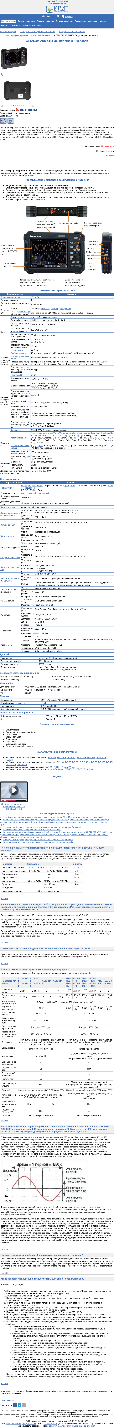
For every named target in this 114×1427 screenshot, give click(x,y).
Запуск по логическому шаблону (10, 579)
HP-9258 (71, 757)
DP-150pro (22, 764)
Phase (110, 438)
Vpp (45, 433)
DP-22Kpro (11, 764)
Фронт (24, 485)
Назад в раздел (7, 1400)
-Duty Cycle (79, 435)
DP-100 (101, 762)
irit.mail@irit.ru (57, 4)
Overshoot (95, 433)
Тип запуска (6, 488)
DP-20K (60, 762)
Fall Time (42, 435)
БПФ (41, 445)
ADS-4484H (13, 116)
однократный (43, 493)
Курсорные (16, 430)
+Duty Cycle (67, 435)
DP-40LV (86, 762)
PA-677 (64, 767)
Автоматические (18, 438)
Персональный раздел (32, 25)
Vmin (68, 433)
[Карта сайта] (53, 16)
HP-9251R (61, 757)
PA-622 (48, 767)
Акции (4, 25)
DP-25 (68, 762)
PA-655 (56, 767)
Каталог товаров (8, 21)
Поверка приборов (45, 21)
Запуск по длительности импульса (10, 514)
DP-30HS (76, 762)
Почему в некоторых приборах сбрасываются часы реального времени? (38, 839)
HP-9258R (81, 757)
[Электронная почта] (24, 1405)
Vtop (74, 433)
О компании (14, 25)
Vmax (62, 433)
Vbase (80, 433)
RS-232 (3, 601)
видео (40, 485)
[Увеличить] (2, 74)
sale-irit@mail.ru (56, 1426)
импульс (32, 485)
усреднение (65, 308)
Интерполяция (17, 350)
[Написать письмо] (48, 16)
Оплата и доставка (26, 21)
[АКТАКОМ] (26, 110)
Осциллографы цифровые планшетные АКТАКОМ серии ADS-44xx (14, 806)
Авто (23, 493)
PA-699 (71, 767)
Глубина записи (18, 353)
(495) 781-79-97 (60, 1)
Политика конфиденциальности (80, 1426)
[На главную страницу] (57, 9)
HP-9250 (52, 757)
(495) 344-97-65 (13, 1423)
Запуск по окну (7, 536)
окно (72, 485)
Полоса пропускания (10, 297)
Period (39, 433)
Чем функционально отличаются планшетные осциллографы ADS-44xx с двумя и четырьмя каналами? (53, 817)
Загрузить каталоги (64, 21)
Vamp (86, 433)
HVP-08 (89, 769)
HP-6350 (91, 757)
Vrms (55, 433)
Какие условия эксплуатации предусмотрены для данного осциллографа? (39, 842)
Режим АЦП (16, 375)
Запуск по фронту (9, 507)
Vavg (50, 433)
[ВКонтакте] (15, 1405)
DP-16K (109, 762)
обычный (31, 493)
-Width (58, 435)
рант (67, 485)
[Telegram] (19, 1405)
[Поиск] (58, 16)
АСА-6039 (58, 769)
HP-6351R (101, 757)
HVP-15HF (69, 769)
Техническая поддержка (86, 21)
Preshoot (105, 433)
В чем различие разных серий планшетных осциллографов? (32, 829)
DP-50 (94, 762)
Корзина (69, 16)
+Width (50, 435)
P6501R (9, 760)
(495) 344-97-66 (29, 1423)
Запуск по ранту (8, 525)
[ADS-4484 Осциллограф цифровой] (14, 57)
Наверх (4, 898)
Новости (102, 21)
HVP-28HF (79, 769)
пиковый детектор (49, 308)
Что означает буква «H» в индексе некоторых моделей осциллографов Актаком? (42, 827)
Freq (33, 433)
